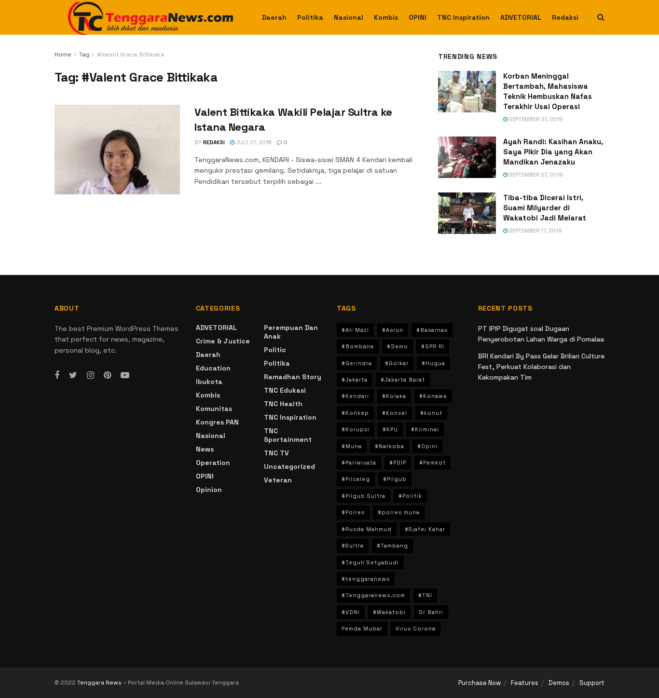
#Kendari (355, 396)
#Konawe (433, 396)
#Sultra (353, 545)
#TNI (425, 595)
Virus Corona (416, 628)
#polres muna (399, 512)
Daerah (274, 17)
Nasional (348, 17)
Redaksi (565, 17)
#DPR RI (432, 346)
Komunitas (214, 408)
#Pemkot (432, 462)
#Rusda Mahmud (367, 529)
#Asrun (392, 330)
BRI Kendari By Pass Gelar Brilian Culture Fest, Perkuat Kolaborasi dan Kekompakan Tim (541, 367)
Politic (275, 349)
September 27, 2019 (535, 119)
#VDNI (351, 612)
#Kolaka (394, 396)
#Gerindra (357, 363)
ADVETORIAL (520, 17)
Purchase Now (479, 683)
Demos (559, 683)
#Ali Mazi (355, 330)
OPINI (417, 17)
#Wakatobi (389, 612)
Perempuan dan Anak (291, 332)
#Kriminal (425, 429)
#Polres (353, 512)
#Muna (352, 446)
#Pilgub (395, 479)
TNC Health (283, 403)
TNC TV (276, 453)
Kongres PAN (217, 422)
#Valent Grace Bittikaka (130, 54)
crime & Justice (223, 341)
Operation (213, 462)
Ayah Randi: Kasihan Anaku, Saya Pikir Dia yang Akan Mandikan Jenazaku (553, 151)
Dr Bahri (431, 612)
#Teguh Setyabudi (370, 562)
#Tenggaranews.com (373, 595)
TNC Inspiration (463, 17)
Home (63, 54)
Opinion (209, 489)
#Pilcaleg (356, 479)
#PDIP (397, 462)
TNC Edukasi (285, 390)
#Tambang (392, 545)
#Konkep (355, 413)
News (205, 449)
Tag (84, 54)
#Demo (397, 346)
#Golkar (397, 363)
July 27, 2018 (253, 142)
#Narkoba (389, 446)
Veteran (278, 480)
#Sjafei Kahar (425, 529)
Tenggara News (100, 682)
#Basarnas (432, 330)
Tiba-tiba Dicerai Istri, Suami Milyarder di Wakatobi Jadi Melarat (544, 207)
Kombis (386, 17)
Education (213, 368)
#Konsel (394, 413)
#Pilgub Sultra (363, 496)
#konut (431, 413)
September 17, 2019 (535, 230)
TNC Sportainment (288, 435)
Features (524, 683)
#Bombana (358, 346)
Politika (310, 17)
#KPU (390, 429)
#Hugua (433, 363)
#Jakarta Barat (403, 379)
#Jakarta (355, 379)
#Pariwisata (359, 462)
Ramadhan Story (292, 376)
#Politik (410, 496)
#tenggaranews (366, 578)
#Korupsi (356, 429)
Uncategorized (289, 466)
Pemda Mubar (362, 628)
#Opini (427, 446)
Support (591, 683)
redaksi (214, 142)
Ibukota (209, 381)
